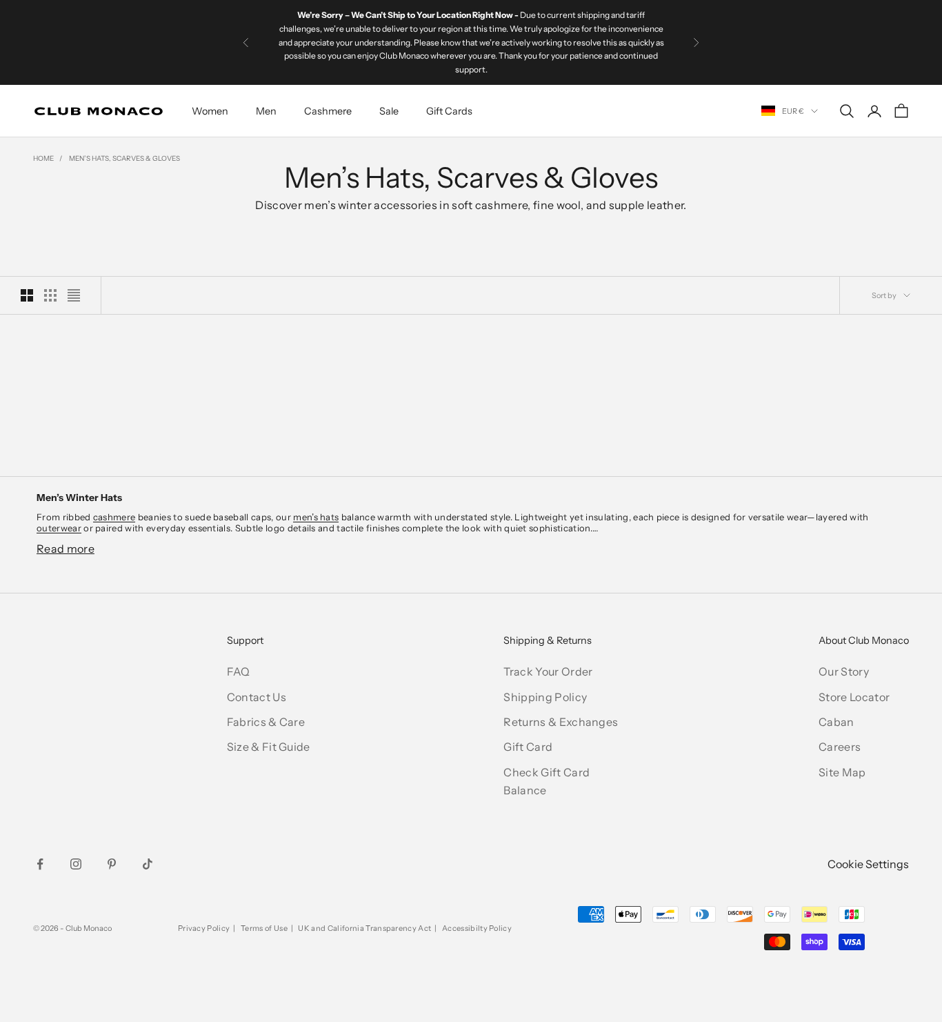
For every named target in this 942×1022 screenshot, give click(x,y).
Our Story (844, 671)
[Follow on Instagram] (76, 864)
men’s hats (316, 516)
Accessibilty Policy (477, 928)
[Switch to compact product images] (74, 295)
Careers (840, 747)
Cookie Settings (868, 864)
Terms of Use (264, 928)
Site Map (842, 772)
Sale (389, 111)
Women (210, 111)
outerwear (59, 527)
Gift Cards (449, 111)
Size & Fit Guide (268, 747)
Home (43, 158)
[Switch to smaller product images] (50, 295)
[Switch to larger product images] (27, 295)
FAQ (238, 671)
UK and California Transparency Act (364, 928)
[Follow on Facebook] (40, 864)
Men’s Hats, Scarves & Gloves (124, 158)
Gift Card (527, 747)
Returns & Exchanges (560, 722)
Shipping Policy (545, 697)
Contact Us (256, 697)
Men (266, 111)
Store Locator (854, 697)
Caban (836, 722)
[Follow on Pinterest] (112, 864)
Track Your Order (547, 671)
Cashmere (328, 111)
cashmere (114, 516)
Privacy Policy (204, 928)
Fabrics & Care (266, 722)
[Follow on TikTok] (147, 864)
